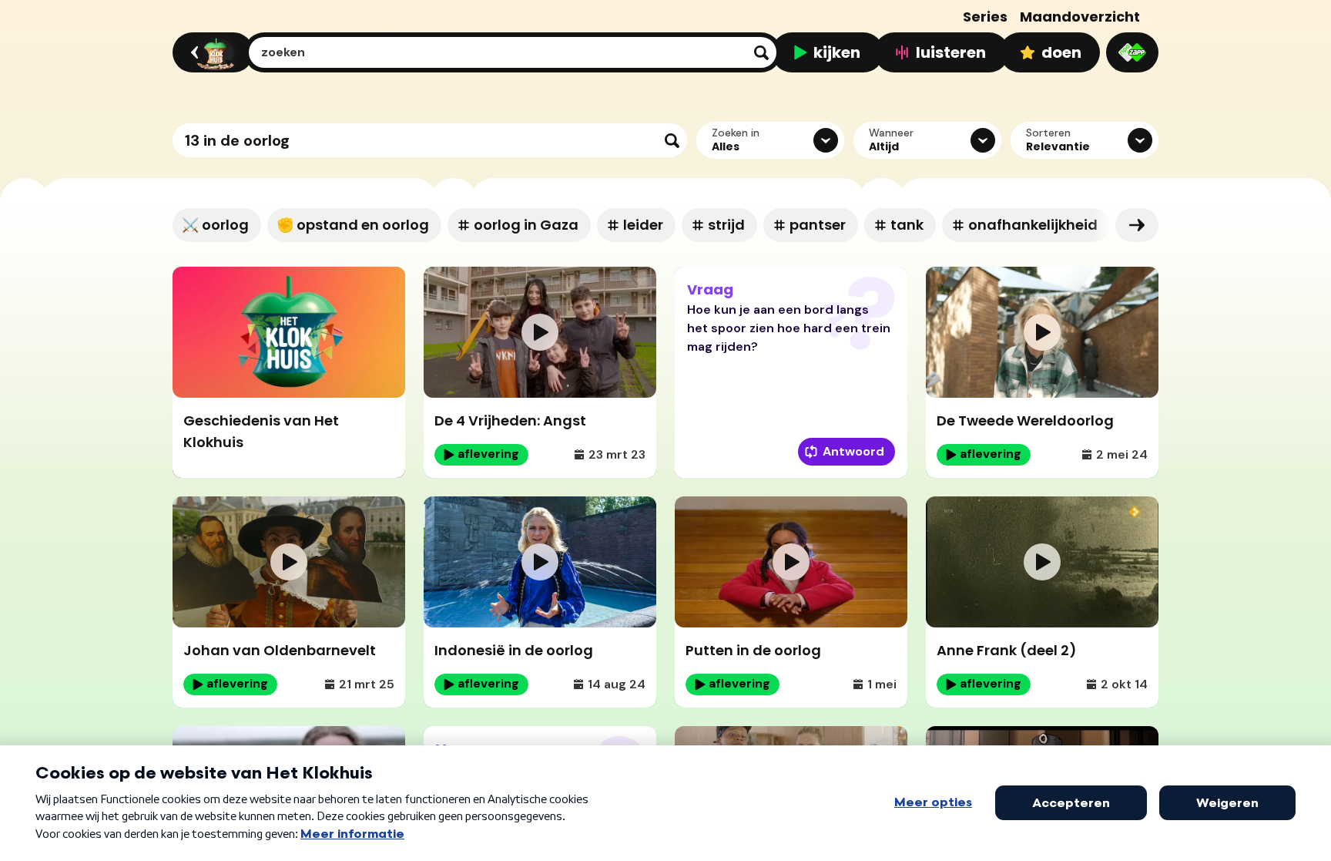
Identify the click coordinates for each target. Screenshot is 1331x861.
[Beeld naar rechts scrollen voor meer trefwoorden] (1136, 225)
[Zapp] (1132, 52)
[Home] (211, 52)
